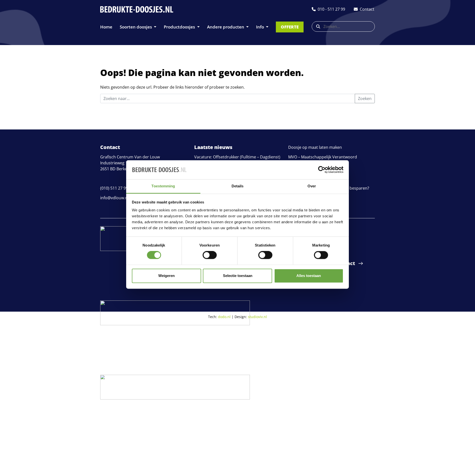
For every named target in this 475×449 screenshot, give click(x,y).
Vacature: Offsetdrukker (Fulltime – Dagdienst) (237, 157)
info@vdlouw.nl (114, 197)
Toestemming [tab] (163, 186)
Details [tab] (238, 186)
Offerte (290, 27)
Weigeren (166, 276)
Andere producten (226, 27)
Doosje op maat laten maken (315, 147)
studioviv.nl (257, 316)
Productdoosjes (180, 27)
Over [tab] (312, 186)
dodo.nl (224, 316)
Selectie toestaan (237, 276)
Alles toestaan (308, 276)
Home (106, 27)
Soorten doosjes (136, 27)
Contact (345, 263)
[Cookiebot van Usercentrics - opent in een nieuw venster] (321, 170)
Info (260, 27)
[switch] (210, 255)
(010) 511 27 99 (114, 188)
